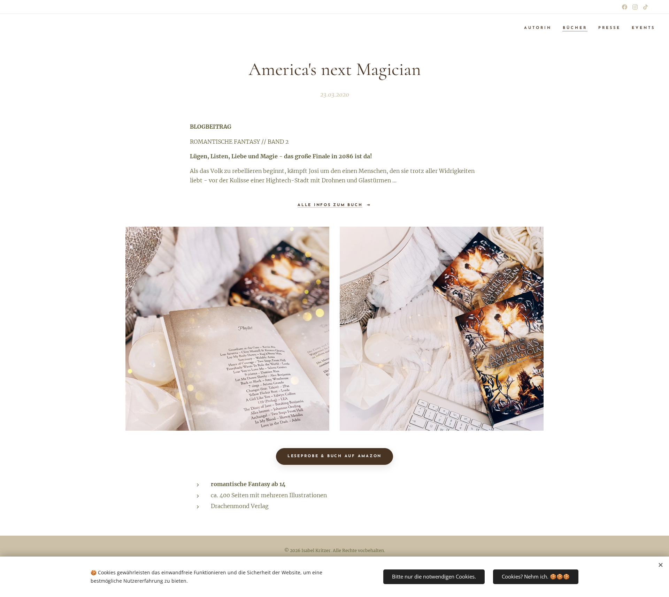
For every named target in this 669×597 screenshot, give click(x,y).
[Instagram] (635, 7)
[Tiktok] (645, 7)
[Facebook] (624, 7)
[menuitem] (539, 28)
